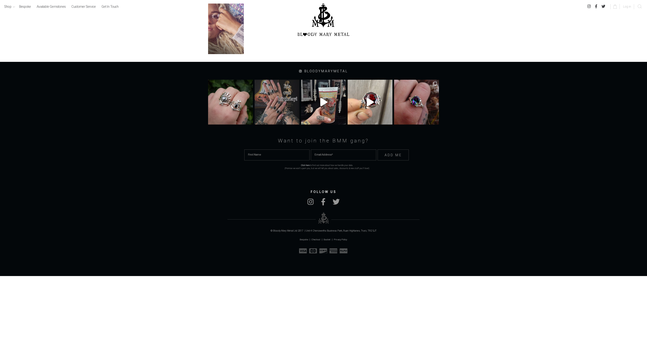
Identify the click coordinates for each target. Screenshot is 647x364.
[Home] (323, 19)
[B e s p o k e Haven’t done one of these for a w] (370, 102)
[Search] (640, 6)
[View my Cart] (615, 6)
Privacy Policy (340, 239)
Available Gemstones (51, 7)
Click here (305, 165)
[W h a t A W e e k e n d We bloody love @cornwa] (323, 102)
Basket (327, 239)
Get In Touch (109, 7)
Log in (627, 6)
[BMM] (323, 218)
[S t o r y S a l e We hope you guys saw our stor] (416, 102)
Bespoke (25, 7)
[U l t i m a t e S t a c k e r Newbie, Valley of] (230, 102)
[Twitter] (603, 6)
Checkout (315, 239)
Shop (7, 7)
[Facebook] (596, 6)
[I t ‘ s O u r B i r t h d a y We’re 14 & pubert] (277, 102)
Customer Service (83, 7)
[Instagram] (589, 6)
